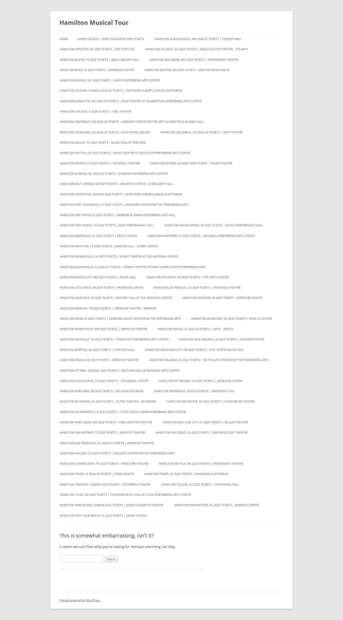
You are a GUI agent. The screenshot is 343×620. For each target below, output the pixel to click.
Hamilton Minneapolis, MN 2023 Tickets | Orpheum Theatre (103, 329)
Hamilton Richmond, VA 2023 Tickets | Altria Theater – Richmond (108, 401)
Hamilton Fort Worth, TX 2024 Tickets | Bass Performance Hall (107, 225)
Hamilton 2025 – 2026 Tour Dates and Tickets (110, 39)
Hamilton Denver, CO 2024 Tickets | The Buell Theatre (100, 163)
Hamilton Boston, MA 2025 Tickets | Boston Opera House (187, 70)
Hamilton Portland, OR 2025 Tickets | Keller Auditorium (102, 391)
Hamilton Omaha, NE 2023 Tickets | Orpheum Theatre (99, 360)
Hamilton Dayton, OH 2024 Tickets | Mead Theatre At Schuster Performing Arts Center (125, 153)
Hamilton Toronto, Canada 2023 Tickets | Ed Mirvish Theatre (105, 484)
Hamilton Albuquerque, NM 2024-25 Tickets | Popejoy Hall (197, 39)
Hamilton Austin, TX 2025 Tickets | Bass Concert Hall (99, 60)
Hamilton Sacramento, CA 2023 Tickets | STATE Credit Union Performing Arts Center (123, 412)
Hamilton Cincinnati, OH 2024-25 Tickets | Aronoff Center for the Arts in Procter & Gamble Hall (132, 122)
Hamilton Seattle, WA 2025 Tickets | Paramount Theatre (201, 464)
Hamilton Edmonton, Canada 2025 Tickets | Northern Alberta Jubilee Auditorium (121, 194)
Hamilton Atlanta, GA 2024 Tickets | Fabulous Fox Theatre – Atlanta (196, 49)
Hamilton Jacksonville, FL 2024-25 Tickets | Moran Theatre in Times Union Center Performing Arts (133, 267)
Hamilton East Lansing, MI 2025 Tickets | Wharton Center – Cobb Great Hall (116, 184)
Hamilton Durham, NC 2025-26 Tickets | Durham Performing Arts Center (114, 174)
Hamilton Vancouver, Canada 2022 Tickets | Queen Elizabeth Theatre (112, 505)
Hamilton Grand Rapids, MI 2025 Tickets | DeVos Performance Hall (213, 225)
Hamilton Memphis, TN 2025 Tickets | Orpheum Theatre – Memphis (108, 308)
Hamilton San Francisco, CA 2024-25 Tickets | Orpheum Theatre (107, 443)
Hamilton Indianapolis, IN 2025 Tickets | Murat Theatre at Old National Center (119, 256)
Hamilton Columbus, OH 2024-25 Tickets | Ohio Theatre (202, 132)
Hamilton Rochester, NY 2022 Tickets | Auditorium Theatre (211, 401)
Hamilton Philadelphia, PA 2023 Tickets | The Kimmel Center (104, 381)
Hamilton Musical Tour (94, 22)
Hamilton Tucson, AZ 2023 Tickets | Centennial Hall (200, 484)
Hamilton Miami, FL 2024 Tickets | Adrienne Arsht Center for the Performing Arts (120, 319)
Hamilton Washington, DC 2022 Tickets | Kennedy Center (216, 505)
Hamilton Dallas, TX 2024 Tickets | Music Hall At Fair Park (103, 143)
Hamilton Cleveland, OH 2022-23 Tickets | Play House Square (105, 132)
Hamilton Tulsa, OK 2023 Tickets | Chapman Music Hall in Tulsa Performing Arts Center (125, 495)
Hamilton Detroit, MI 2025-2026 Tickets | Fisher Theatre (191, 163)
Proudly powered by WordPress (80, 600)
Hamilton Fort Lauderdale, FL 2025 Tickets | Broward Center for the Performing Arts (124, 205)
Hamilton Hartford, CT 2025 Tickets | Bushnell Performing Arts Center (201, 236)
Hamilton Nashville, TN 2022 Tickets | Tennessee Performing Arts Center (114, 339)
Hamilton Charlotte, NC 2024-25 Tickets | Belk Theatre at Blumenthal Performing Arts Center (131, 101)
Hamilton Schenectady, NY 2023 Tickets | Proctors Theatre (104, 464)
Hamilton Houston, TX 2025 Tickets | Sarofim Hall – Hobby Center (109, 246)
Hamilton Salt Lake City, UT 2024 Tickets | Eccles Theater (205, 422)
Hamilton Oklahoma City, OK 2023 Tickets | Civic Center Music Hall (194, 350)
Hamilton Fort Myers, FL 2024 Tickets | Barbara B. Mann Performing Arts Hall (117, 215)
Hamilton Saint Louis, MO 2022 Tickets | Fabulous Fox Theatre (106, 422)
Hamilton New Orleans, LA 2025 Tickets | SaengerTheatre (221, 339)
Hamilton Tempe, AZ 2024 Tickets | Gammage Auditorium (186, 474)
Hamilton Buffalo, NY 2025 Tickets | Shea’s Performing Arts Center (110, 80)
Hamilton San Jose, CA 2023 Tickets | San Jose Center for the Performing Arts (117, 453)
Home (64, 39)
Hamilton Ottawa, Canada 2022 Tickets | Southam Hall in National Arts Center (119, 371)
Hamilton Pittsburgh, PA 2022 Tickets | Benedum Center (200, 381)
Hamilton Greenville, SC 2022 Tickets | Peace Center (98, 236)
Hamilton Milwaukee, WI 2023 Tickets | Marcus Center (231, 319)
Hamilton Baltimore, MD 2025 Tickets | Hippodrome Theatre (194, 60)
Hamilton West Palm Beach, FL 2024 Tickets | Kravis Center (103, 516)
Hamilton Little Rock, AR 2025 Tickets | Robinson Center (101, 288)
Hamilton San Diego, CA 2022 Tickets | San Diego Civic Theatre (202, 433)
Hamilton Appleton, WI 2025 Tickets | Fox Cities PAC (97, 49)
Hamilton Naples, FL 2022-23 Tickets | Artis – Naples (196, 329)
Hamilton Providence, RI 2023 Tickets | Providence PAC (194, 391)
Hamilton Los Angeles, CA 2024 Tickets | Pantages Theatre (197, 288)
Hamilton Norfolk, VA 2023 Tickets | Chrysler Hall (97, 350)
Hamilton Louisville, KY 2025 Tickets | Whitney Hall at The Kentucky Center (116, 298)
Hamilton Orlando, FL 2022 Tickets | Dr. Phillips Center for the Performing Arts (208, 360)
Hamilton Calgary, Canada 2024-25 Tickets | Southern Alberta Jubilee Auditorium (121, 91)
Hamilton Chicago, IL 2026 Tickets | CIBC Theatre (96, 111)
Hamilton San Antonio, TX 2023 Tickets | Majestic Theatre (102, 433)
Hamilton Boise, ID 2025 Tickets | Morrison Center (97, 70)
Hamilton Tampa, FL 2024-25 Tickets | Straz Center (97, 474)
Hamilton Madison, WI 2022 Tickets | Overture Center (222, 298)
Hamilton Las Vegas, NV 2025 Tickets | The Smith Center (187, 277)
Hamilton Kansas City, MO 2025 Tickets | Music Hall (98, 277)
